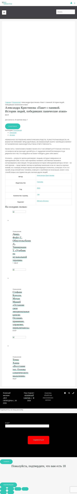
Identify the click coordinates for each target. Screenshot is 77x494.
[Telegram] (65, 393)
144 (38, 194)
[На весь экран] (17, 489)
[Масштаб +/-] (25, 489)
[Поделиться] (10, 489)
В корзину (13, 126)
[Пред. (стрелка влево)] (3, 492)
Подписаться (38, 440)
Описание (13, 133)
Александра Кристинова (45, 175)
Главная (8, 102)
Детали (12, 135)
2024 (38, 188)
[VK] (69, 393)
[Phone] (73, 393)
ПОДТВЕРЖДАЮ (8, 485)
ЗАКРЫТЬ (6, 461)
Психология (16, 102)
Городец (40, 182)
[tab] (41, 132)
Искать (54, 12)
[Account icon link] (71, 3)
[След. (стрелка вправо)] (10, 492)
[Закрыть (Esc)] (3, 489)
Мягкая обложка (42, 201)
